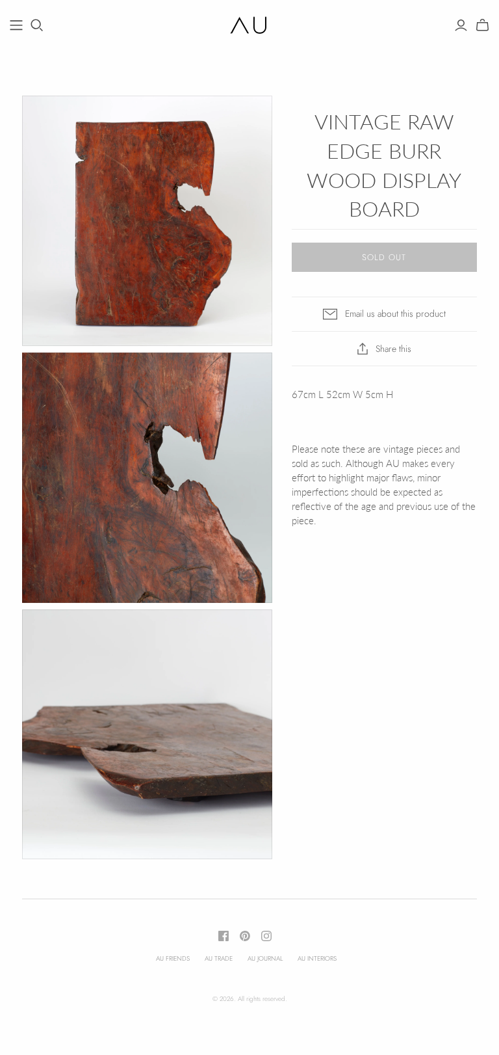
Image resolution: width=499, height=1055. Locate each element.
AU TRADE (219, 958)
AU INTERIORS (317, 958)
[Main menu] (16, 25)
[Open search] (37, 25)
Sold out (384, 257)
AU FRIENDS (173, 958)
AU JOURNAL (265, 958)
